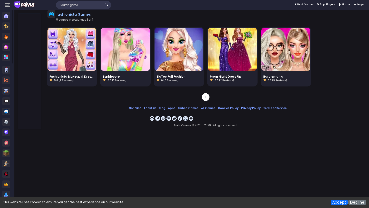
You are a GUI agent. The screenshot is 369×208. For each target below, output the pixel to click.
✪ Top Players (326, 4)
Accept (339, 202)
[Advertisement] (29, 71)
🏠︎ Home (344, 4)
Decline (357, 202)
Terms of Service (275, 108)
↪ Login (359, 4)
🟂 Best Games (304, 4)
